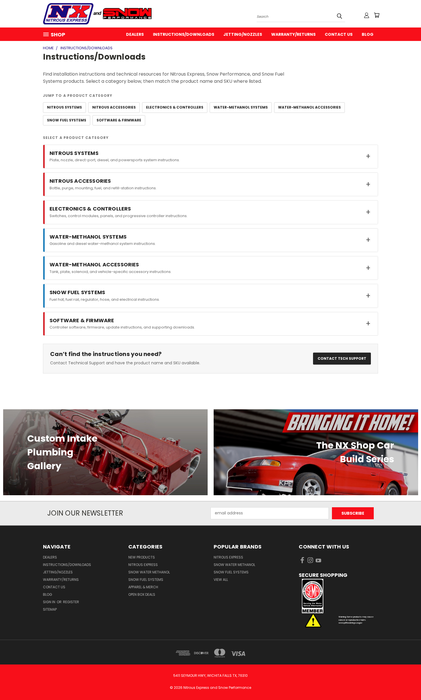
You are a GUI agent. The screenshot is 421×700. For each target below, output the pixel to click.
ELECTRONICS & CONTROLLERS (174, 107)
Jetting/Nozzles (242, 34)
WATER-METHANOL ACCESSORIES (309, 107)
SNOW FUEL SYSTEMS (66, 120)
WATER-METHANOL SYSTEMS (241, 107)
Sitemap (50, 609)
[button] (338, 596)
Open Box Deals (141, 594)
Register (71, 601)
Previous (406, 682)
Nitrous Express (143, 564)
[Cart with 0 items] (376, 15)
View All (221, 579)
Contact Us (339, 34)
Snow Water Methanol (149, 572)
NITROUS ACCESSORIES (114, 107)
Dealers (135, 34)
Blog (367, 34)
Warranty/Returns (293, 34)
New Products (141, 557)
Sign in (49, 601)
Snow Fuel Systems (145, 579)
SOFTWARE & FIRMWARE (119, 120)
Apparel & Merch (143, 587)
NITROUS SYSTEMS (64, 107)
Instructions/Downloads (183, 34)
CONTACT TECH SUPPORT (342, 358)
